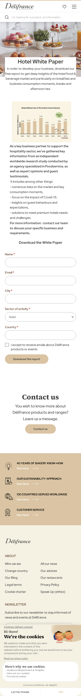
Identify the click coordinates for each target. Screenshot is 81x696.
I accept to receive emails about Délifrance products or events (40, 347)
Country (11, 327)
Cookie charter (15, 592)
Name (10, 254)
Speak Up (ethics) (52, 592)
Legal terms (13, 585)
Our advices (48, 571)
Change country (16, 571)
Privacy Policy (49, 585)
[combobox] (40, 17)
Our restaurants (51, 578)
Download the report (26, 359)
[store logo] (19, 6)
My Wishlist (64, 6)
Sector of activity (17, 309)
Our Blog (11, 578)
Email (9, 272)
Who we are (13, 564)
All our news (48, 564)
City (8, 291)
